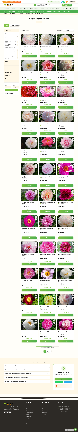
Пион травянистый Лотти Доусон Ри (29, 123)
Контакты (72, 8)
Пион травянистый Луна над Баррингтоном (64, 124)
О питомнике (6, 8)
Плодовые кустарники (10, 54)
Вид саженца (11, 75)
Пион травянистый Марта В (45, 280)
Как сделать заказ (30, 418)
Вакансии (28, 423)
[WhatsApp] (64, 2)
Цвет (11, 78)
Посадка (52, 8)
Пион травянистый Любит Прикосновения (27, 150)
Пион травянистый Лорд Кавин (64, 99)
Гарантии (20, 8)
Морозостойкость (11, 67)
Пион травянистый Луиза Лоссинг (47, 123)
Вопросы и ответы (34, 8)
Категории (11, 30)
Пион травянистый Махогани (28, 306)
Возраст (11, 61)
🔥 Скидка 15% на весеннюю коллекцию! (11, 1)
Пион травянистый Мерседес (64, 306)
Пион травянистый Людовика (46, 150)
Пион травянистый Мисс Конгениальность (63, 332)
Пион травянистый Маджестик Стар (47, 202)
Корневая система (11, 72)
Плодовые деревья (10, 51)
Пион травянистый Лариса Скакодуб (63, 73)
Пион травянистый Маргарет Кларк (47, 254)
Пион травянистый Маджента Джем (65, 176)
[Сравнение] (60, 5)
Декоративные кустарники (10, 36)
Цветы (27, 13)
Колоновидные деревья (10, 42)
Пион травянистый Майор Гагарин (65, 202)
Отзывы (26, 8)
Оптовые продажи (9, 49)
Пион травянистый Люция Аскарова (65, 150)
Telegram (68, 381)
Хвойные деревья (9, 56)
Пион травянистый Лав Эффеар (28, 72)
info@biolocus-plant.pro (64, 406)
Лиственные (44, 412)
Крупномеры (44, 414)
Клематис (7, 39)
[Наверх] (75, 429)
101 (6, 33)
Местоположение (11, 69)
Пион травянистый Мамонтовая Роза (46, 229)
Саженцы (14, 8)
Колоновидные (45, 410)
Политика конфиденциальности (41, 429)
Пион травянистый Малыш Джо (28, 228)
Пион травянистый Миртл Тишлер (47, 331)
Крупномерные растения (10, 45)
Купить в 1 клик (29, 53)
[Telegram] (62, 2)
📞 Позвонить (63, 379)
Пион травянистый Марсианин (64, 254)
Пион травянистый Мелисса (46, 306)
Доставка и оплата (44, 8)
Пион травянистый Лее (26, 99)
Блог (63, 8)
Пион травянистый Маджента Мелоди (28, 203)
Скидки (57, 8)
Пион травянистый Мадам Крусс (46, 176)
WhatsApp (59, 381)
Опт (67, 8)
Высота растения (11, 64)
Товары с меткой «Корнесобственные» (16, 13)
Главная (5, 13)
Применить (11, 90)
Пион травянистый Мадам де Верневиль (28, 177)
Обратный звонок (53, 4)
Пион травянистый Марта (27, 280)
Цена (11, 81)
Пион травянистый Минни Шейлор (29, 331)
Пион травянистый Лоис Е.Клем (46, 99)
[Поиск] (35, 5)
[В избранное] (36, 35)
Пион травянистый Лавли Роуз (46, 72)
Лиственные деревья (10, 47)
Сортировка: (59, 30)
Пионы (31, 13)
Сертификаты (29, 416)
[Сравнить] (36, 38)
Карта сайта (28, 420)
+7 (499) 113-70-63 (42, 4)
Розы (43, 416)
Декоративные (45, 407)
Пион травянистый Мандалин (64, 228)
